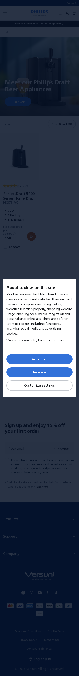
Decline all (39, 372)
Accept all (39, 359)
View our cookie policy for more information (36, 340)
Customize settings (39, 385)
